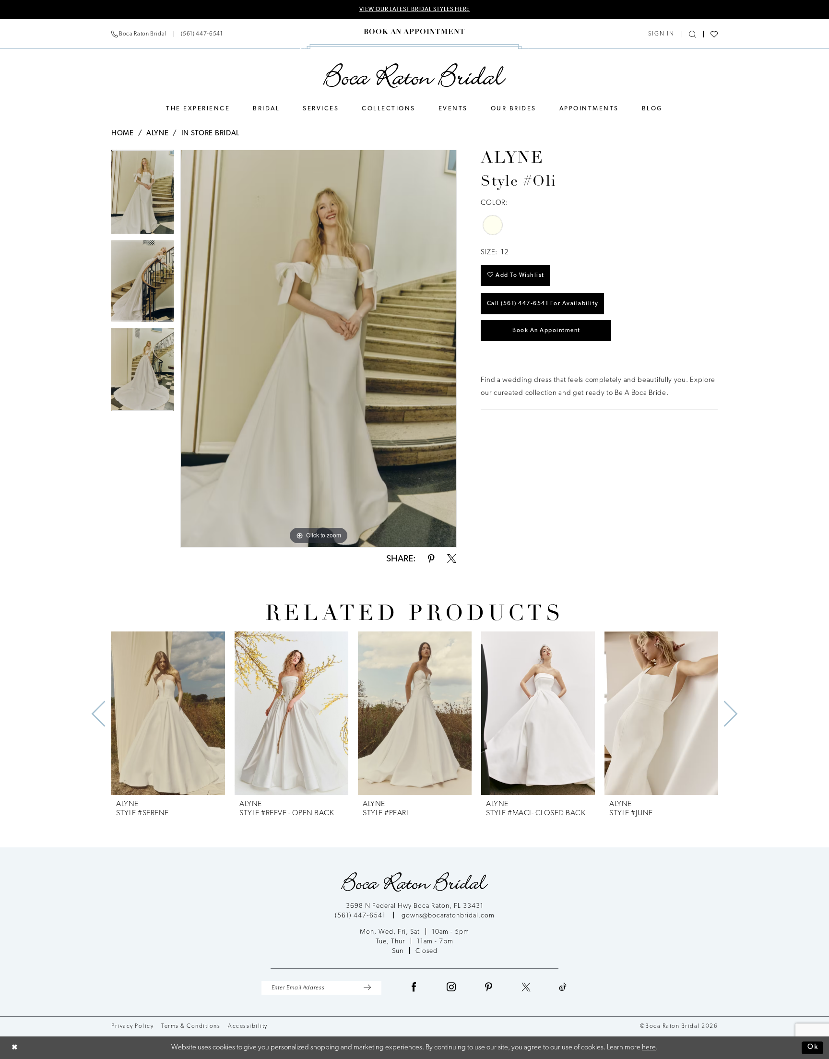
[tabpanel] (142, 195)
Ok (812, 1047)
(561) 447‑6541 (361, 915)
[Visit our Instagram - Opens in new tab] (451, 988)
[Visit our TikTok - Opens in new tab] (563, 988)
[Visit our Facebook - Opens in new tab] (414, 988)
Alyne (157, 133)
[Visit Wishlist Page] (714, 34)
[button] (661, 34)
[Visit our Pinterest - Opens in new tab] (489, 988)
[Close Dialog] (15, 1047)
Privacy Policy (132, 1026)
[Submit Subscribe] (367, 988)
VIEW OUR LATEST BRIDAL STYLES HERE (414, 9)
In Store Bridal (210, 133)
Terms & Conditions (190, 1026)
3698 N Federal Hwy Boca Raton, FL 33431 (415, 906)
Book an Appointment (546, 330)
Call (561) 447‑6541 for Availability (543, 304)
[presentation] (168, 713)
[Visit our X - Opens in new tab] (526, 988)
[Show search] (692, 34)
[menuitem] (167, 34)
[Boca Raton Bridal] (414, 75)
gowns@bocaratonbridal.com (448, 915)
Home (122, 133)
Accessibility (248, 1026)
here (649, 1047)
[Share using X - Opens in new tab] (452, 559)
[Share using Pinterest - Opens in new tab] (431, 559)
